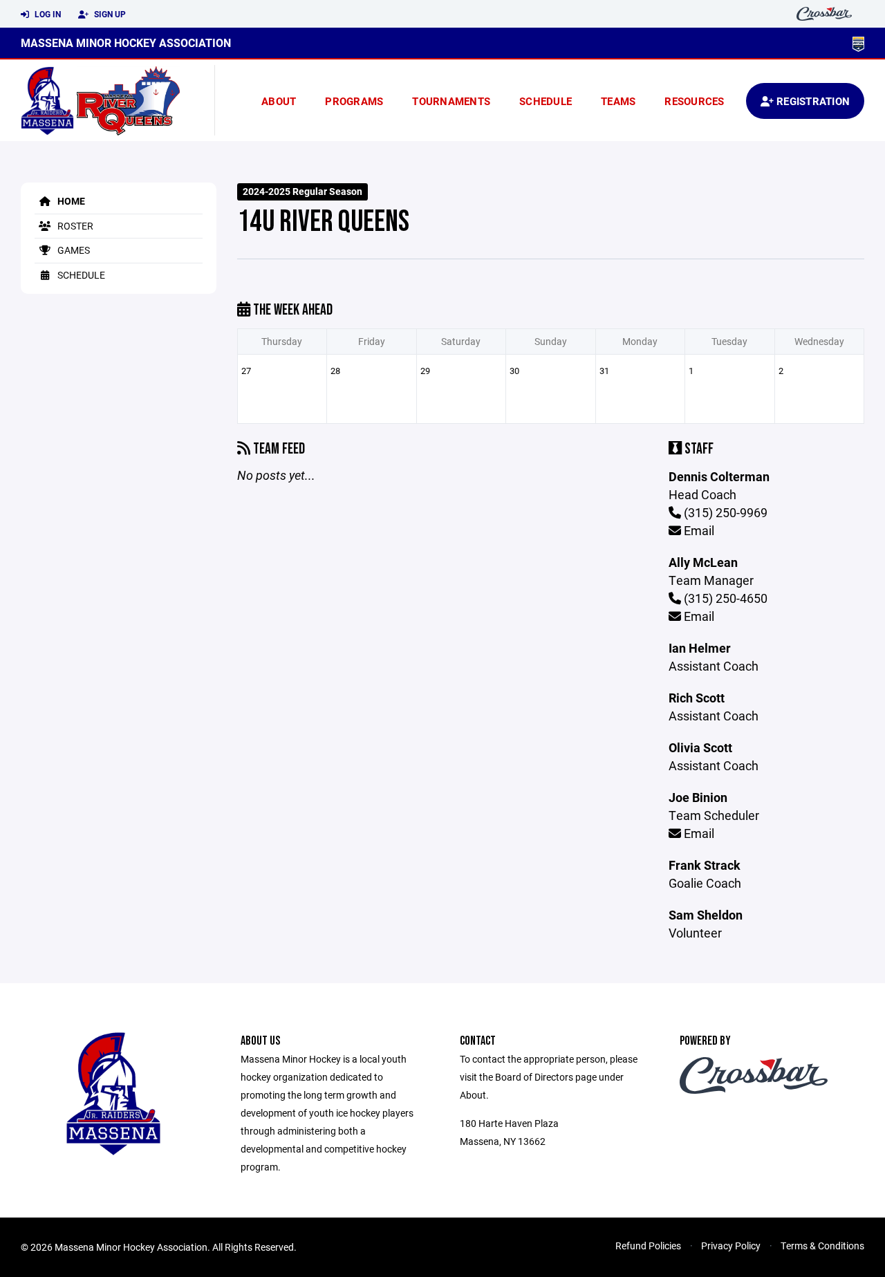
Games (72, 250)
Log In (46, 13)
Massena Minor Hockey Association (126, 42)
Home (70, 200)
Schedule (545, 101)
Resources (694, 101)
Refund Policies (648, 1245)
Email (697, 530)
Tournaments (451, 101)
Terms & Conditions (822, 1245)
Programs (354, 101)
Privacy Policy (731, 1245)
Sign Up (109, 13)
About (278, 101)
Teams (618, 101)
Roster (74, 225)
